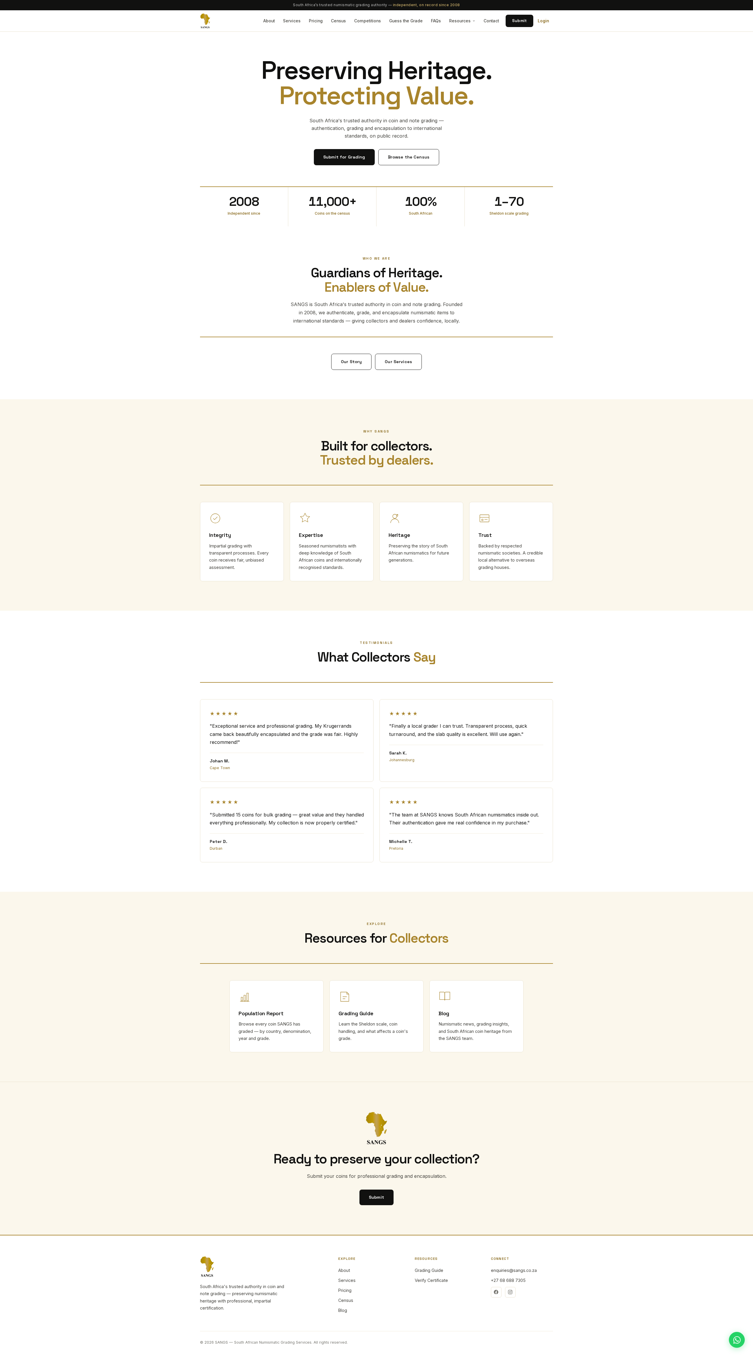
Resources (460, 21)
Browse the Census (408, 157)
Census (338, 21)
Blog (342, 1310)
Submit (519, 20)
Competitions (367, 21)
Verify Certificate (431, 1280)
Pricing (316, 21)
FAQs (436, 21)
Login (543, 21)
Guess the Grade (406, 21)
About (269, 21)
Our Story (351, 361)
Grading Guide (429, 1270)
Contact (491, 21)
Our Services (398, 361)
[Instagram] (510, 1292)
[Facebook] (496, 1292)
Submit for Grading (344, 157)
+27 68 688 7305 (508, 1280)
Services (292, 21)
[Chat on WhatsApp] (737, 1340)
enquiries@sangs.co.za (514, 1270)
